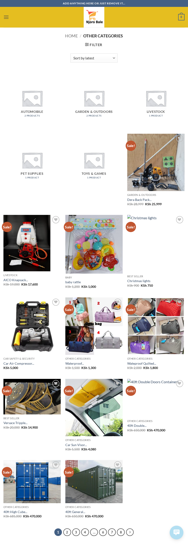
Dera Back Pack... (139, 200)
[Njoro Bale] (94, 17)
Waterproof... (74, 363)
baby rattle (73, 282)
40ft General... (75, 512)
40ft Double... (137, 425)
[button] (6, 17)
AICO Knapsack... (15, 280)
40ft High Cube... (15, 512)
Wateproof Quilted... (141, 363)
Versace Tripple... (15, 423)
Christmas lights (138, 281)
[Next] (130, 532)
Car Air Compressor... (18, 363)
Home (71, 35)
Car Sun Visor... (76, 445)
